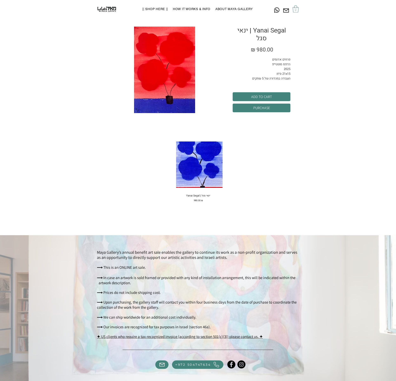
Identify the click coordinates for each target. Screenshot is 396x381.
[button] (296, 9)
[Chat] (276, 10)
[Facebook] (231, 364)
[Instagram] (241, 364)
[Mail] (286, 10)
